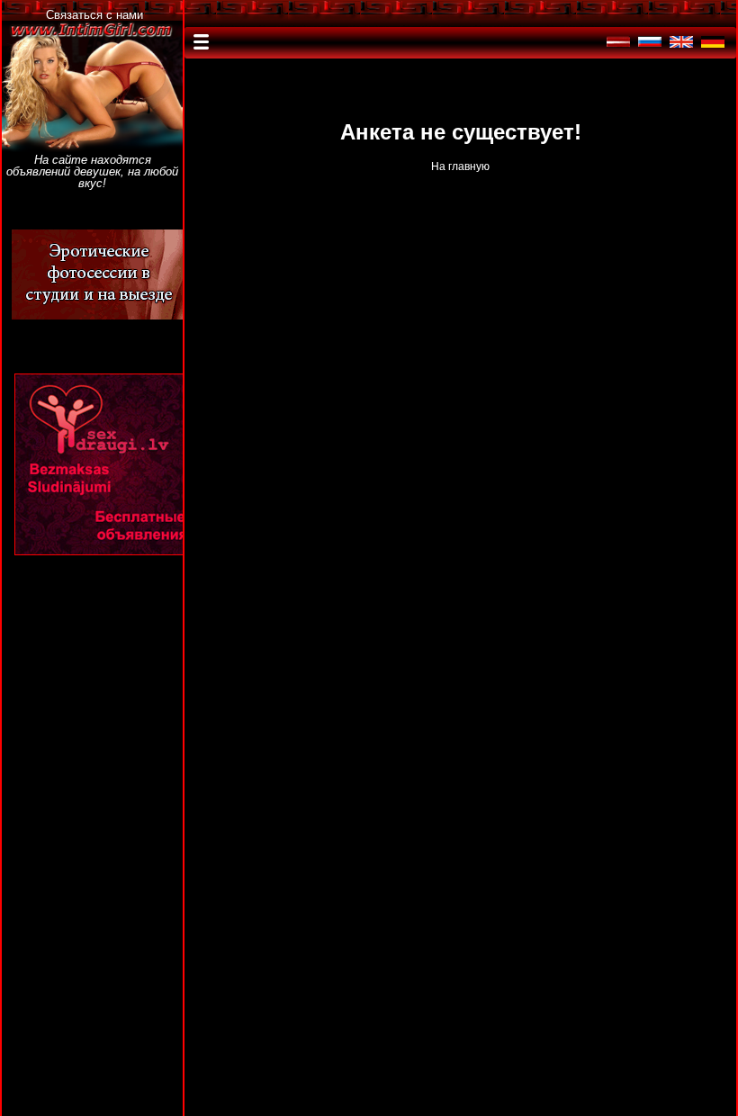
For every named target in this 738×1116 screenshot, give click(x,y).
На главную (460, 166)
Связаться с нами (94, 15)
